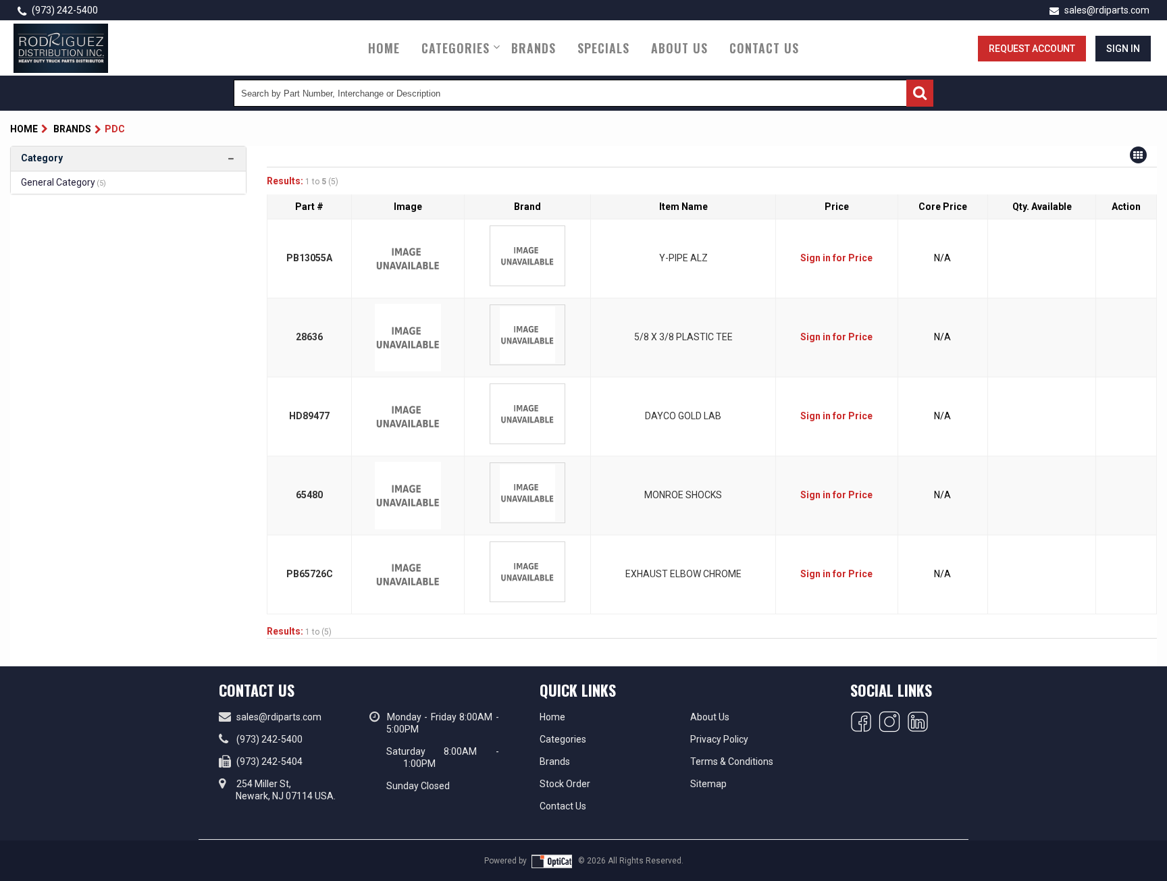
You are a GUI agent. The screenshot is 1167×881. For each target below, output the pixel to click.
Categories (455, 48)
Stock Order (565, 783)
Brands (533, 48)
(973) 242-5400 (64, 10)
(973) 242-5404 (269, 761)
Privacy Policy (719, 739)
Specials (603, 48)
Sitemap (708, 783)
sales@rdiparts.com (1105, 10)
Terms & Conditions (731, 761)
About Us (679, 48)
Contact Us (764, 48)
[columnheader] (309, 206)
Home (384, 48)
